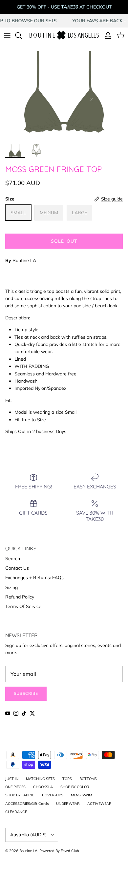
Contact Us (17, 568)
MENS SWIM (81, 795)
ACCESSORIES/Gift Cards (27, 803)
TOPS (67, 778)
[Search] (21, 35)
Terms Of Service (23, 606)
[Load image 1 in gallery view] (64, 92)
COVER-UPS (52, 795)
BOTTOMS (88, 778)
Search (12, 558)
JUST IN (11, 778)
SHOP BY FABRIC (19, 795)
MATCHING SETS (40, 778)
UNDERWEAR (68, 803)
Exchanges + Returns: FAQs (34, 577)
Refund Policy (19, 597)
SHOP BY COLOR (74, 787)
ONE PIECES (15, 787)
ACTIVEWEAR (99, 803)
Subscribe (26, 693)
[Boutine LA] (64, 35)
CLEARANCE (16, 811)
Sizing (11, 587)
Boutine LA (24, 260)
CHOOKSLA (43, 787)
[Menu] (7, 35)
